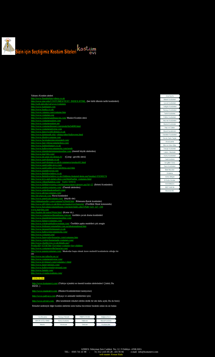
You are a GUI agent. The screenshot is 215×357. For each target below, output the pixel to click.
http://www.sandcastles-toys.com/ (46, 165)
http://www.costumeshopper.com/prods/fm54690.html (56, 126)
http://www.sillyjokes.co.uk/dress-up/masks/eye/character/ (57, 204)
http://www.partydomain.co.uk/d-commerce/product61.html (58, 162)
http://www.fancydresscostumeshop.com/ (50, 143)
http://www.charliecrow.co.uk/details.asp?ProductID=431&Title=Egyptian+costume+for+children (57, 244)
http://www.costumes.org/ (43, 234)
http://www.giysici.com (43, 301)
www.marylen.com (40, 209)
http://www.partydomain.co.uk (45, 159)
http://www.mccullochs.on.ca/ (45, 256)
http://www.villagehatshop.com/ (45, 182)
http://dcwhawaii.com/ (41, 195)
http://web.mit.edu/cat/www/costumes (48, 104)
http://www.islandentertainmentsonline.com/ (51, 151)
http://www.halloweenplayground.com (49, 267)
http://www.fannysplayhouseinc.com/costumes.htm (54, 237)
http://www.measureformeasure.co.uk (48, 229)
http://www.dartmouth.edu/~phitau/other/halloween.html (57, 134)
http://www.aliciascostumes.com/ (46, 193)
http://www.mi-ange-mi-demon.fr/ (46, 157)
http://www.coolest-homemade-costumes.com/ (52, 240)
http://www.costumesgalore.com (46, 120)
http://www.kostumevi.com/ (45, 283)
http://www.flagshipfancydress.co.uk (48, 98)
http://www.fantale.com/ (42, 270)
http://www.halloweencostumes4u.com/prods (52, 148)
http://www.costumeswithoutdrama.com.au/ (51, 215)
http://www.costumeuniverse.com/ (46, 259)
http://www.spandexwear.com (45, 170)
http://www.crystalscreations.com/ (46, 273)
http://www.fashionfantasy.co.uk (46, 145)
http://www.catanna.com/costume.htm (48, 112)
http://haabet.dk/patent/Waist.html (46, 212)
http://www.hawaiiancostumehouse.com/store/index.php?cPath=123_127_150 (67, 207)
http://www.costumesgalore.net (45, 123)
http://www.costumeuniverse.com (46, 129)
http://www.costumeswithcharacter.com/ (49, 248)
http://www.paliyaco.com (43, 296)
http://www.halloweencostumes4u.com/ (49, 232)
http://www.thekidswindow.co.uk (46, 173)
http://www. (45, 291)
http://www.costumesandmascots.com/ (48, 118)
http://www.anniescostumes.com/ (46, 187)
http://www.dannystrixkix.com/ (45, 265)
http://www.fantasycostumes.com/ (46, 220)
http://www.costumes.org (42, 115)
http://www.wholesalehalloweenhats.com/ (50, 223)
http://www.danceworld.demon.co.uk (48, 132)
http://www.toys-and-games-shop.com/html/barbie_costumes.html (61, 179)
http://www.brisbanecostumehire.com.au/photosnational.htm (58, 226)
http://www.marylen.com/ (43, 154)
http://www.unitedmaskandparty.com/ (48, 190)
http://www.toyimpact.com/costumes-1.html (51, 262)
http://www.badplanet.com (43, 106)
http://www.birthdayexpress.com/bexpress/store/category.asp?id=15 (62, 184)
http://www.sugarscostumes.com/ (46, 251)
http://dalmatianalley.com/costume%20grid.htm (52, 201)
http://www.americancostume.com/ (47, 198)
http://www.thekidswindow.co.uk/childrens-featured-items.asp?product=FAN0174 (69, 176)
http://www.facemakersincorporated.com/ (50, 140)
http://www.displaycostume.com (46, 137)
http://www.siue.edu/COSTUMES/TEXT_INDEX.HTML (58, 101)
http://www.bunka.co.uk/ (42, 109)
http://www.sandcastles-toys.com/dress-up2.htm (53, 168)
